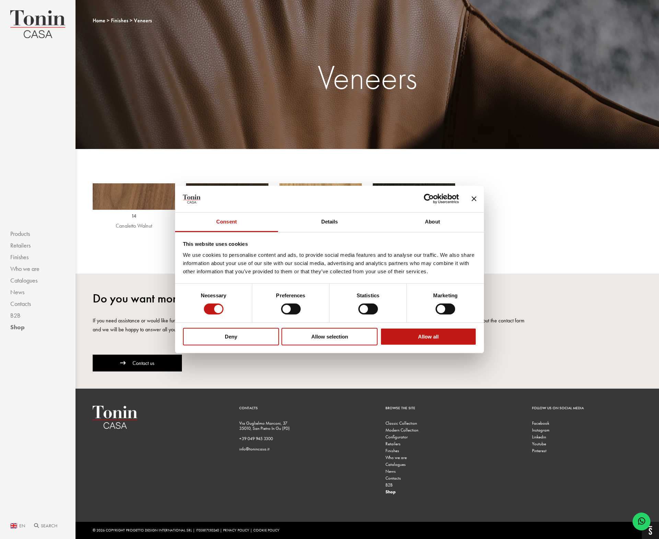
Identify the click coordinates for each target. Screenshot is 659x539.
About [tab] (432, 222)
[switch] (291, 308)
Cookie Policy (266, 530)
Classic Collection (401, 423)
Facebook (540, 423)
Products (20, 234)
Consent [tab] (226, 222)
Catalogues (23, 280)
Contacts (20, 304)
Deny (231, 337)
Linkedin (539, 436)
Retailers (20, 245)
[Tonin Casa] (37, 24)
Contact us (143, 363)
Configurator (396, 436)
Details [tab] (329, 222)
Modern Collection (401, 430)
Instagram (541, 430)
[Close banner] (474, 198)
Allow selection (329, 337)
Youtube (539, 443)
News (17, 292)
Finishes (19, 257)
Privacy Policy (236, 530)
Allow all (428, 337)
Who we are (24, 269)
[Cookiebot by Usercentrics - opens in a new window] (429, 199)
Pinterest (539, 450)
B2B (15, 315)
